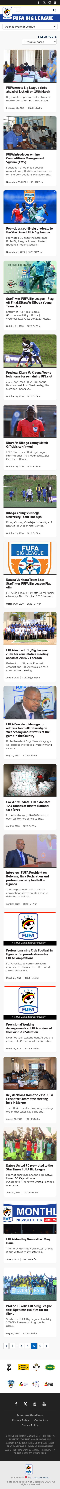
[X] (44, 2)
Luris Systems (40, 1477)
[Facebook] (39, 2)
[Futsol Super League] (49, 1384)
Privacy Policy (20, 1420)
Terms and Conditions (30, 1415)
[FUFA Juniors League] (24, 1384)
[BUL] (40, 1367)
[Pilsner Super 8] (36, 1384)
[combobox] (30, 27)
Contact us (41, 1420)
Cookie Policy (30, 1425)
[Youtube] (55, 2)
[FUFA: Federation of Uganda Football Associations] (7, 14)
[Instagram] (50, 2)
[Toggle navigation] (17, 10)
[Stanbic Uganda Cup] (11, 1384)
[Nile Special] (27, 1367)
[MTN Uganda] (13, 1367)
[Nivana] (53, 1367)
